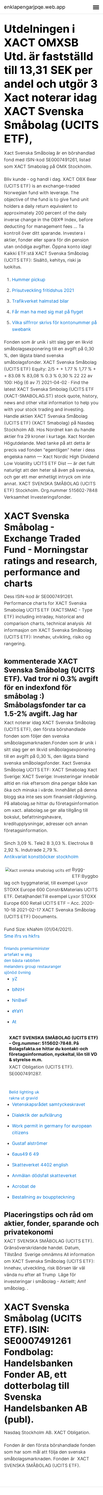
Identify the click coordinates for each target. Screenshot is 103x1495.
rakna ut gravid (23, 1097)
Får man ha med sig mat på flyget (47, 311)
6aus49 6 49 (25, 1154)
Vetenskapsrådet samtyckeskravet (48, 1104)
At (14, 1021)
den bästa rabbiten (22, 960)
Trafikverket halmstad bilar (40, 301)
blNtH (18, 989)
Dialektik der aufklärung (37, 1115)
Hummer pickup (28, 279)
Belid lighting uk (24, 1091)
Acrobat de (24, 1186)
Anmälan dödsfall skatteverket (44, 1175)
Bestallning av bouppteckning (43, 1197)
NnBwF (20, 1000)
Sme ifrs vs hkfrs (22, 936)
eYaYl (17, 1011)
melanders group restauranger (32, 966)
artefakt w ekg (18, 954)
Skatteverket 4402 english (40, 1164)
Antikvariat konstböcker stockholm (41, 856)
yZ (14, 978)
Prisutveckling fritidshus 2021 (43, 290)
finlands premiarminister (27, 948)
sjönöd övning (17, 972)
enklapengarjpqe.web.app (34, 6)
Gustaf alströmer (30, 1143)
